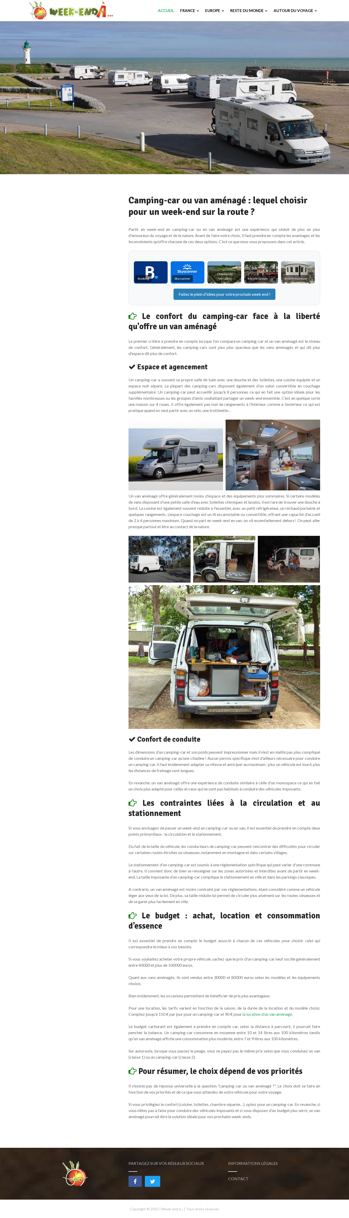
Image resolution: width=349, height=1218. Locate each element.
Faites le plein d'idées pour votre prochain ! (224, 294)
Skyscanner (182, 278)
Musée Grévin (258, 278)
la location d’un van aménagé (267, 1014)
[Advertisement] (71, 271)
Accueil (166, 10)
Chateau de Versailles (225, 276)
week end (260, 294)
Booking (143, 278)
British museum (296, 278)
